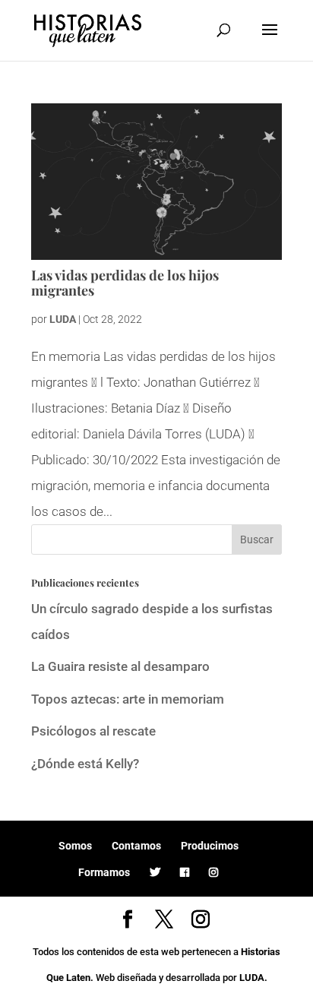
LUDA (62, 319)
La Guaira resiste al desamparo (120, 666)
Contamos (136, 846)
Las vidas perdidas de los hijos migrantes (125, 282)
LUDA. (253, 977)
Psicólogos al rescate (93, 731)
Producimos (210, 846)
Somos (75, 846)
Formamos (104, 872)
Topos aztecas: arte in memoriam (127, 699)
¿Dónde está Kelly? (85, 763)
